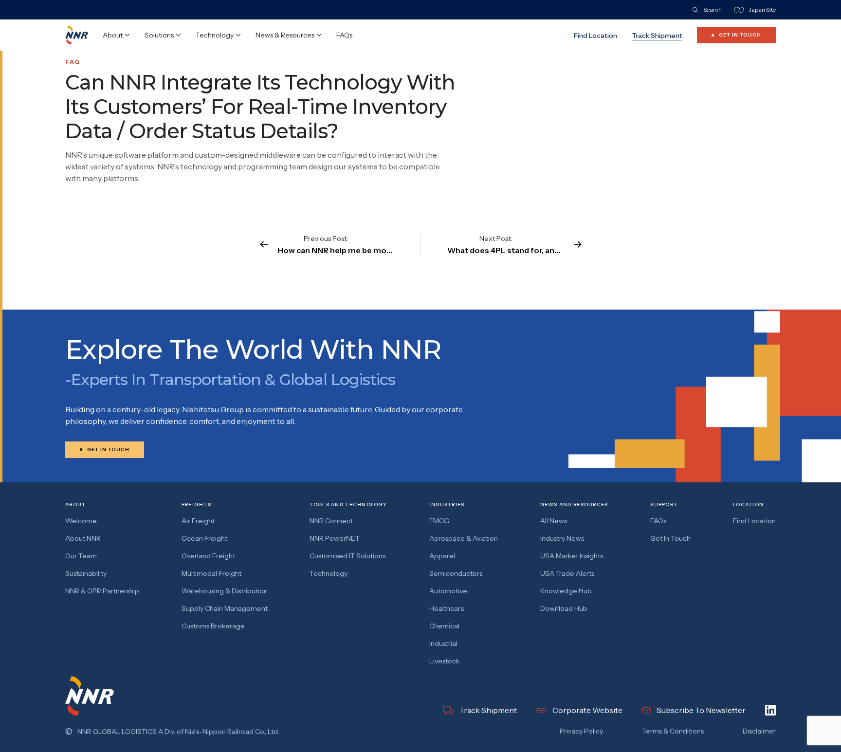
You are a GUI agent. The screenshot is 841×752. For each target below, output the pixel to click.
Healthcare (447, 608)
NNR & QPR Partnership (102, 591)
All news (553, 520)
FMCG (439, 520)
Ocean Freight (204, 538)
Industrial (443, 643)
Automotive (448, 591)
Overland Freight (208, 555)
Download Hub (563, 608)
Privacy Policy (581, 731)
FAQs (344, 35)
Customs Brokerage (213, 626)
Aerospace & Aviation (463, 538)
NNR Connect (331, 520)
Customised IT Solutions (347, 555)
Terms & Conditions (673, 731)
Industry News (562, 538)
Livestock (444, 661)
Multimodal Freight (211, 573)
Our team (81, 555)
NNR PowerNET (335, 538)
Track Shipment (657, 35)
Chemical (444, 626)
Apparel (442, 555)
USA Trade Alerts (567, 573)
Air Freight (198, 520)
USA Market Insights (571, 555)
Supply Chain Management (225, 608)
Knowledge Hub (566, 591)
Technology (328, 573)
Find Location (595, 35)
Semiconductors (455, 573)
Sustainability (86, 573)
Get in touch (670, 538)
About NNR (83, 538)
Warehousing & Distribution (225, 591)
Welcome (81, 520)
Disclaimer (759, 731)
